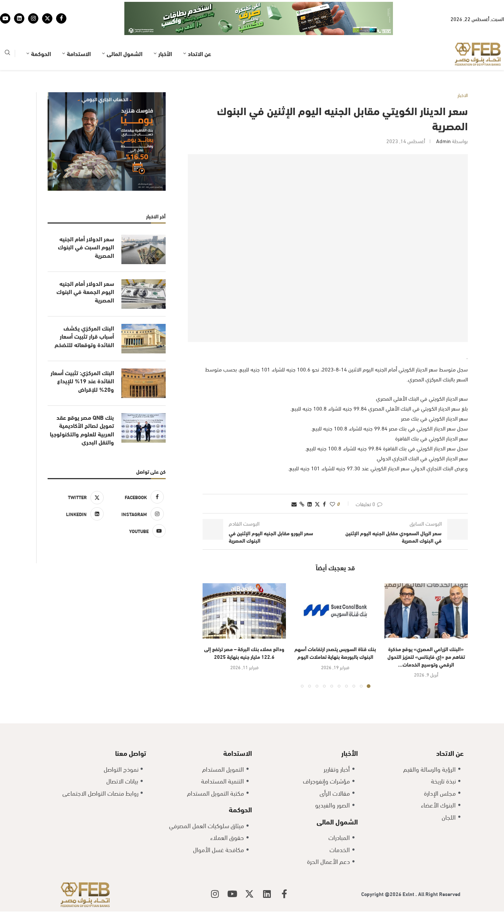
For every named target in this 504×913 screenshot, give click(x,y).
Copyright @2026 (382, 894)
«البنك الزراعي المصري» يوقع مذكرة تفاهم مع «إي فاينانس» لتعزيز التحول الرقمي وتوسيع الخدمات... (426, 656)
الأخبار (165, 53)
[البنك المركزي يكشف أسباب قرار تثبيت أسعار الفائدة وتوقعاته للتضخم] (143, 338)
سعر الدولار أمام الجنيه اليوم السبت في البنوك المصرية (86, 247)
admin (443, 141)
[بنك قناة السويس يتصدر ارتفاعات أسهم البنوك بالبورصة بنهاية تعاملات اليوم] (335, 611)
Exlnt (409, 894)
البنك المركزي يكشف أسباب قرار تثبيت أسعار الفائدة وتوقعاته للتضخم (84, 336)
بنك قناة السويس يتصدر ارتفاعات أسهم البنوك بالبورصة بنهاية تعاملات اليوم (335, 652)
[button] (212, 635)
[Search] (7, 54)
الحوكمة (41, 53)
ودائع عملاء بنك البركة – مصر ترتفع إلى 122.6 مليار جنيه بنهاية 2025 (244, 652)
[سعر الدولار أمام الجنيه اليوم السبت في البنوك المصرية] (143, 249)
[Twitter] (47, 18)
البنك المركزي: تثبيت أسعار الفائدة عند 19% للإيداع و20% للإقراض (82, 381)
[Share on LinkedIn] (309, 504)
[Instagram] (33, 18)
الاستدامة (79, 53)
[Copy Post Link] (302, 504)
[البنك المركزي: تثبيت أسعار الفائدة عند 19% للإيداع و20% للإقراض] (143, 383)
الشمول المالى (124, 53)
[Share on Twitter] (317, 504)
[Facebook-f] (284, 893)
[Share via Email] (294, 504)
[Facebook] (61, 18)
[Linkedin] (19, 18)
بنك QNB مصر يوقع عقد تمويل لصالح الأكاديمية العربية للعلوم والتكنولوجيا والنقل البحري (82, 429)
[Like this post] (332, 504)
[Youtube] (5, 18)
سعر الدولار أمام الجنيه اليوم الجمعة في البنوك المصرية (85, 291)
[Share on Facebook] (324, 504)
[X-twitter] (249, 893)
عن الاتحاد (199, 53)
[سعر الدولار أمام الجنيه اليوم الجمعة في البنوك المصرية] (143, 294)
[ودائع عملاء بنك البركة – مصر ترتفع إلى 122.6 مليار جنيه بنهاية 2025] (244, 611)
